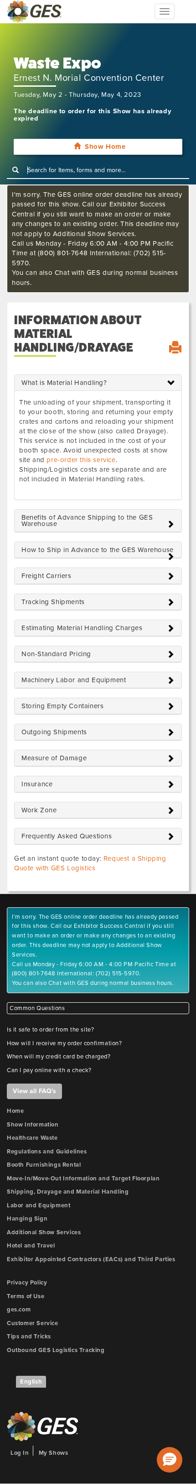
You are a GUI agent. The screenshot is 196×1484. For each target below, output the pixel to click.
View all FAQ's (34, 1091)
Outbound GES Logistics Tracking (56, 1350)
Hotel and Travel (31, 1245)
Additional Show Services (44, 1232)
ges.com (19, 1309)
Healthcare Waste (32, 1138)
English (31, 1381)
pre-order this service (80, 460)
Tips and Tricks (29, 1336)
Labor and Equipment (38, 1205)
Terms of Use (25, 1296)
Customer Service (32, 1323)
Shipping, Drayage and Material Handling (68, 1191)
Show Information (33, 1124)
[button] (169, 1460)
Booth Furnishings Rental (44, 1164)
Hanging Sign (27, 1218)
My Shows (53, 1453)
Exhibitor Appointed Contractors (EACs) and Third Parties (91, 1259)
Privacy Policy (27, 1282)
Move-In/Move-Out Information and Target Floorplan (83, 1178)
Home (15, 1111)
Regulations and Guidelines (47, 1151)
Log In (19, 1453)
